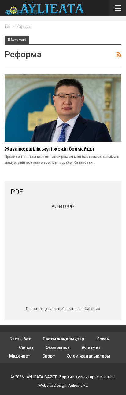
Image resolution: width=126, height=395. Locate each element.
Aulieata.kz (78, 385)
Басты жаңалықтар (63, 338)
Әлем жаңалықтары (88, 356)
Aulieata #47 (63, 206)
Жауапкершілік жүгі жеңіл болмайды (49, 149)
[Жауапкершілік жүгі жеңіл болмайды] (63, 108)
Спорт (48, 356)
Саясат (26, 347)
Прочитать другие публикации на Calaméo (63, 308)
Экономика (58, 347)
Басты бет (20, 338)
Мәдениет (19, 356)
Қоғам (103, 338)
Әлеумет (91, 347)
